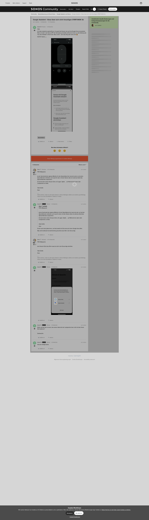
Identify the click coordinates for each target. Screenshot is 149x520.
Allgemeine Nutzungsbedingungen (62, 359)
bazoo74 (39, 26)
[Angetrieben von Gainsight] (74, 356)
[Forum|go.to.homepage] (44, 9)
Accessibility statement (89, 359)
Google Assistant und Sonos (64, 14)
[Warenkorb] (141, 3)
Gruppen (78, 9)
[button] (102, 9)
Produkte (8, 3)
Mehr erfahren (16, 3)
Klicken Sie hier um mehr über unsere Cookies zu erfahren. (116, 510)
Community (34, 14)
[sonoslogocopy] (74, 3)
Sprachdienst (41, 137)
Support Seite (85, 9)
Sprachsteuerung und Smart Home (46, 14)
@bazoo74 (42, 171)
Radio (30, 3)
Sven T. (39, 169)
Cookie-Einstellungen (77, 359)
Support (24, 3)
